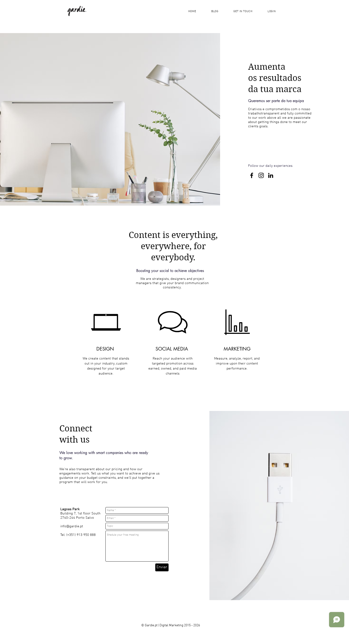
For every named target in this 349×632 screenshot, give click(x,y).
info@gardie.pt (71, 526)
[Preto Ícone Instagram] (261, 175)
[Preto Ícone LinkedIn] (270, 175)
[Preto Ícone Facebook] (251, 175)
